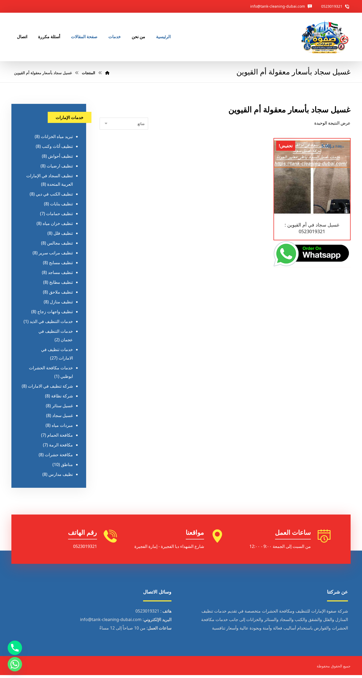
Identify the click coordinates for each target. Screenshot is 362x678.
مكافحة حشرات (59, 455)
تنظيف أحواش (60, 156)
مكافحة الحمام (60, 435)
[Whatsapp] (15, 664)
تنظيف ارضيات (60, 166)
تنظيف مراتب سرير (56, 253)
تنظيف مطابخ (61, 282)
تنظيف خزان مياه (58, 223)
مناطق (67, 464)
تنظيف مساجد (60, 272)
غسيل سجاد (62, 415)
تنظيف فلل (63, 233)
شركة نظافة (62, 396)
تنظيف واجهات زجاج (55, 311)
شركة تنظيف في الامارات (50, 386)
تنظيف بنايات (61, 204)
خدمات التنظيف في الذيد (51, 321)
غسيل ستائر (62, 406)
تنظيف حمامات (59, 213)
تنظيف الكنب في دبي (54, 194)
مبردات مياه (62, 425)
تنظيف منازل (61, 302)
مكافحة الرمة (61, 445)
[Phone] (15, 648)
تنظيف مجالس (60, 243)
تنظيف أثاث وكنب (57, 146)
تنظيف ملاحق (61, 292)
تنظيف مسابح (61, 262)
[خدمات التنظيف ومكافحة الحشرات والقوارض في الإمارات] (325, 37)
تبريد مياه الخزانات (57, 136)
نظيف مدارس (60, 474)
